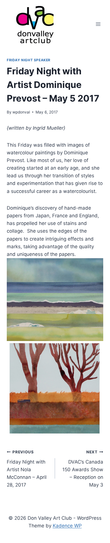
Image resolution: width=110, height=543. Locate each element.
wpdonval (21, 112)
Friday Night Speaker (28, 60)
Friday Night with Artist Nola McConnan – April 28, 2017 (27, 469)
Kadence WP (67, 526)
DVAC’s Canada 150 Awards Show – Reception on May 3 (82, 469)
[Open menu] (98, 24)
